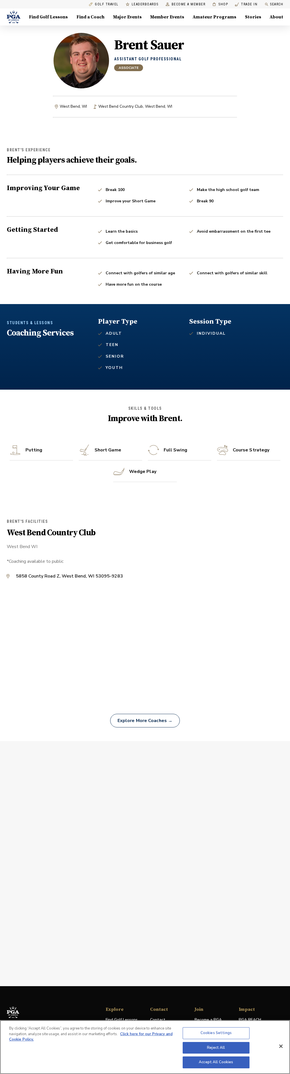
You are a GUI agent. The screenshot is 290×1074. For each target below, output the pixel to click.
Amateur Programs (214, 17)
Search (276, 4)
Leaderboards (145, 4)
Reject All (216, 1047)
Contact (157, 1019)
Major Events (127, 17)
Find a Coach (90, 17)
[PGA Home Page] (13, 17)
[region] (145, 1047)
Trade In (246, 4)
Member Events (167, 17)
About (276, 17)
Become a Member (189, 4)
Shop (220, 4)
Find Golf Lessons (48, 17)
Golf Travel (107, 4)
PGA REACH (250, 1020)
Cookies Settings (216, 1032)
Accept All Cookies (216, 1062)
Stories (253, 17)
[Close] (281, 1046)
